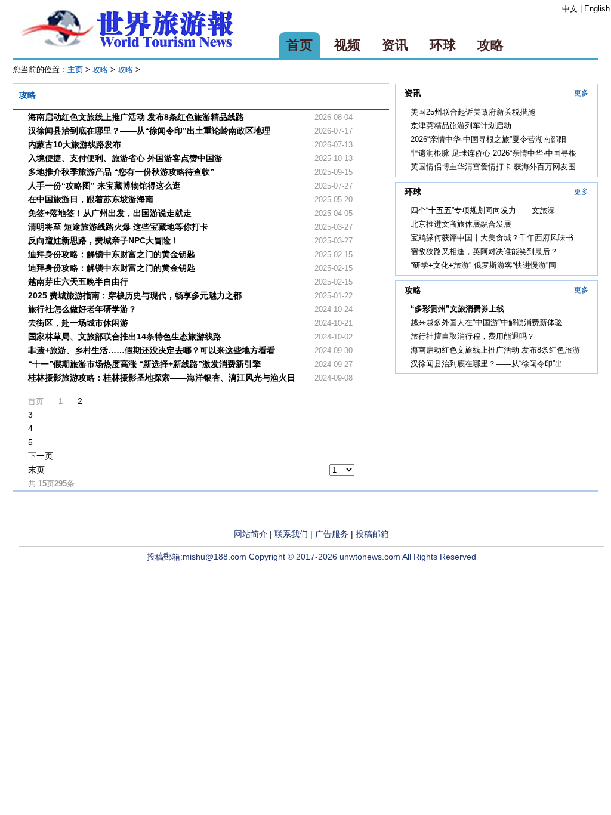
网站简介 (250, 534)
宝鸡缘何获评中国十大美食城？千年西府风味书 (492, 237)
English (597, 8)
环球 (443, 45)
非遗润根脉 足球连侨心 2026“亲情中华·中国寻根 (493, 153)
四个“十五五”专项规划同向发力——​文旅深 (483, 210)
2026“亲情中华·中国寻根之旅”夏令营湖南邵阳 (488, 139)
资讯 (395, 45)
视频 (347, 45)
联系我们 (291, 534)
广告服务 (331, 534)
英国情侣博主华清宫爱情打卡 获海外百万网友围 (493, 166)
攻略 (490, 45)
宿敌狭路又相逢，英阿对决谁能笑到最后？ (484, 251)
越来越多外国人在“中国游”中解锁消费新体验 (487, 322)
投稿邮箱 (372, 534)
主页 (75, 69)
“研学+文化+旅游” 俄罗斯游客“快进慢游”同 (483, 265)
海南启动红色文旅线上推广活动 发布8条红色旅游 (495, 349)
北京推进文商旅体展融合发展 (461, 224)
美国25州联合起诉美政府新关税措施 (473, 111)
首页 (299, 45)
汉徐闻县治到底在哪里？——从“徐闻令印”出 (487, 363)
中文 (570, 8)
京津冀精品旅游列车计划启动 (461, 125)
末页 (36, 469)
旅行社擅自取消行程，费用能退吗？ (473, 336)
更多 (581, 93)
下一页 (40, 456)
